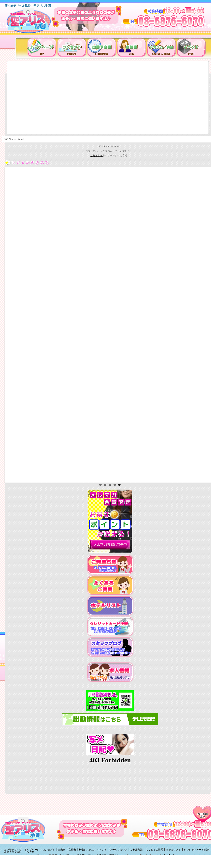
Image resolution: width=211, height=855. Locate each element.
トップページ (32, 849)
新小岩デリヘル (12, 849)
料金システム (86, 849)
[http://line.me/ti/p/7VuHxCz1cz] (110, 700)
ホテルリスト (173, 849)
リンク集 (29, 852)
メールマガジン (118, 849)
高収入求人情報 (12, 852)
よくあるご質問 (154, 849)
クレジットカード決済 (196, 849)
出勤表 (61, 849)
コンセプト (48, 849)
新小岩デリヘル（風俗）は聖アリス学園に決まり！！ (34, 22)
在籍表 (72, 849)
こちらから (96, 155)
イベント (102, 849)
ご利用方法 (136, 849)
